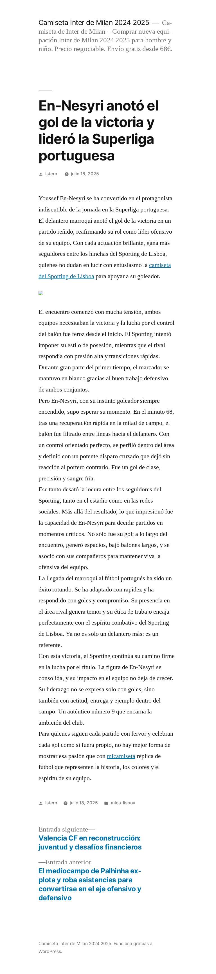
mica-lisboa (123, 802)
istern (51, 173)
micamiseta (121, 756)
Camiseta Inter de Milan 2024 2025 (94, 22)
